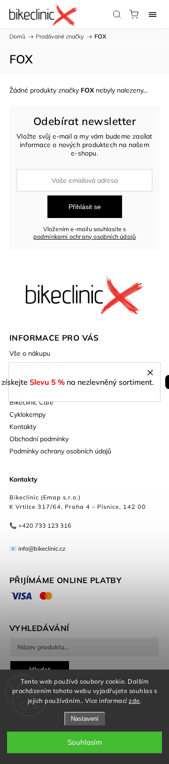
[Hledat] (117, 14)
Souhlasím (85, 742)
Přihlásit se (85, 206)
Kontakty (22, 426)
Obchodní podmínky (39, 439)
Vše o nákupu (29, 353)
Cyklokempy (27, 414)
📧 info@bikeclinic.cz (37, 548)
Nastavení (85, 718)
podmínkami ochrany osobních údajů (84, 236)
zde (134, 700)
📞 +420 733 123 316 (40, 525)
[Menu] (152, 14)
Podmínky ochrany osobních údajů (60, 451)
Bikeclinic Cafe (31, 402)
